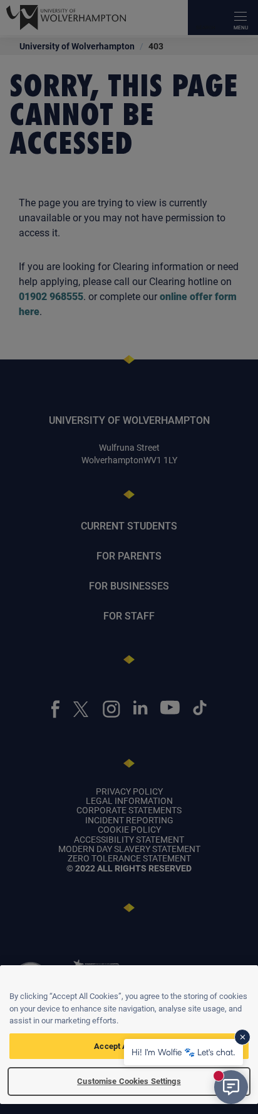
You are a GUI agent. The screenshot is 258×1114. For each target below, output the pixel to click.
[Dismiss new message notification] (242, 1037)
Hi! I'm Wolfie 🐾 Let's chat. (183, 1051)
